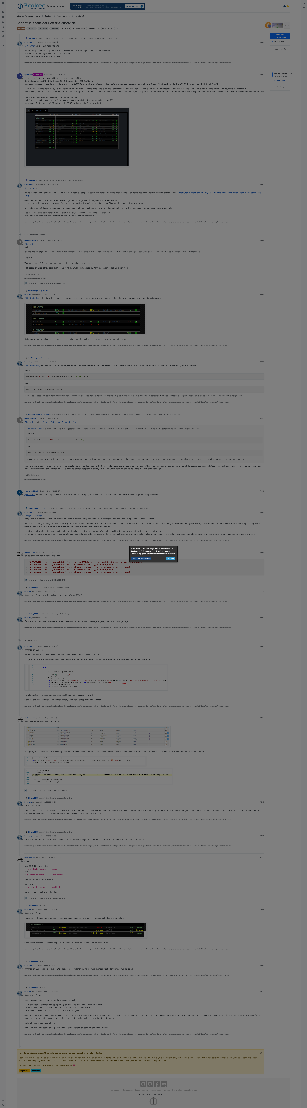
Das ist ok (170, 559)
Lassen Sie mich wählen (141, 559)
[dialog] (153, 554)
